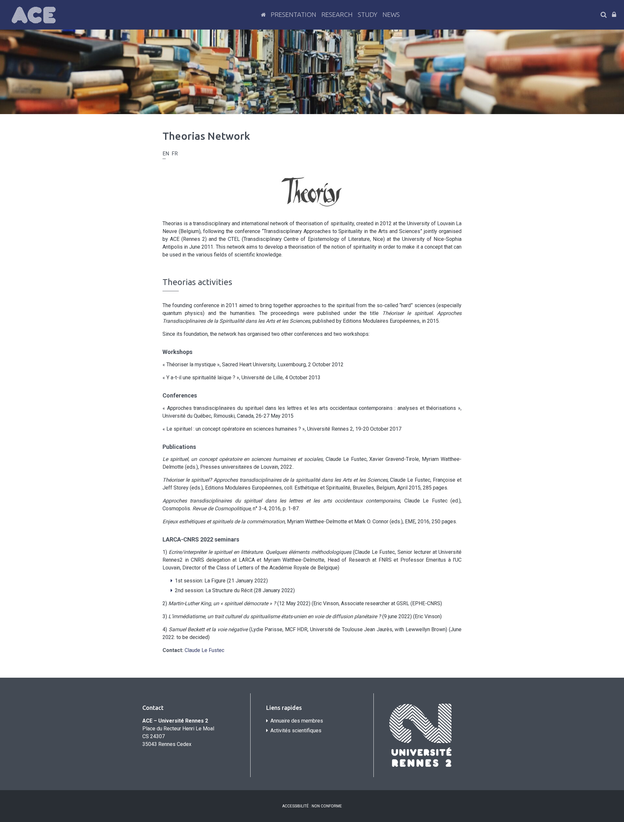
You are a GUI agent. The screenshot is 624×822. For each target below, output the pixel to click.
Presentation (293, 14)
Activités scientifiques (295, 730)
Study (367, 14)
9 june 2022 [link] (397, 616)
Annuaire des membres (296, 721)
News (391, 14)
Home (263, 14)
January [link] (271, 590)
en (165, 153)
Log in (614, 14)
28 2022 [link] (274, 590)
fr (175, 153)
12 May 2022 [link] (294, 603)
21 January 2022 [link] (247, 581)
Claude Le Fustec (204, 650)
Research (337, 14)
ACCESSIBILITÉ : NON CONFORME (312, 806)
